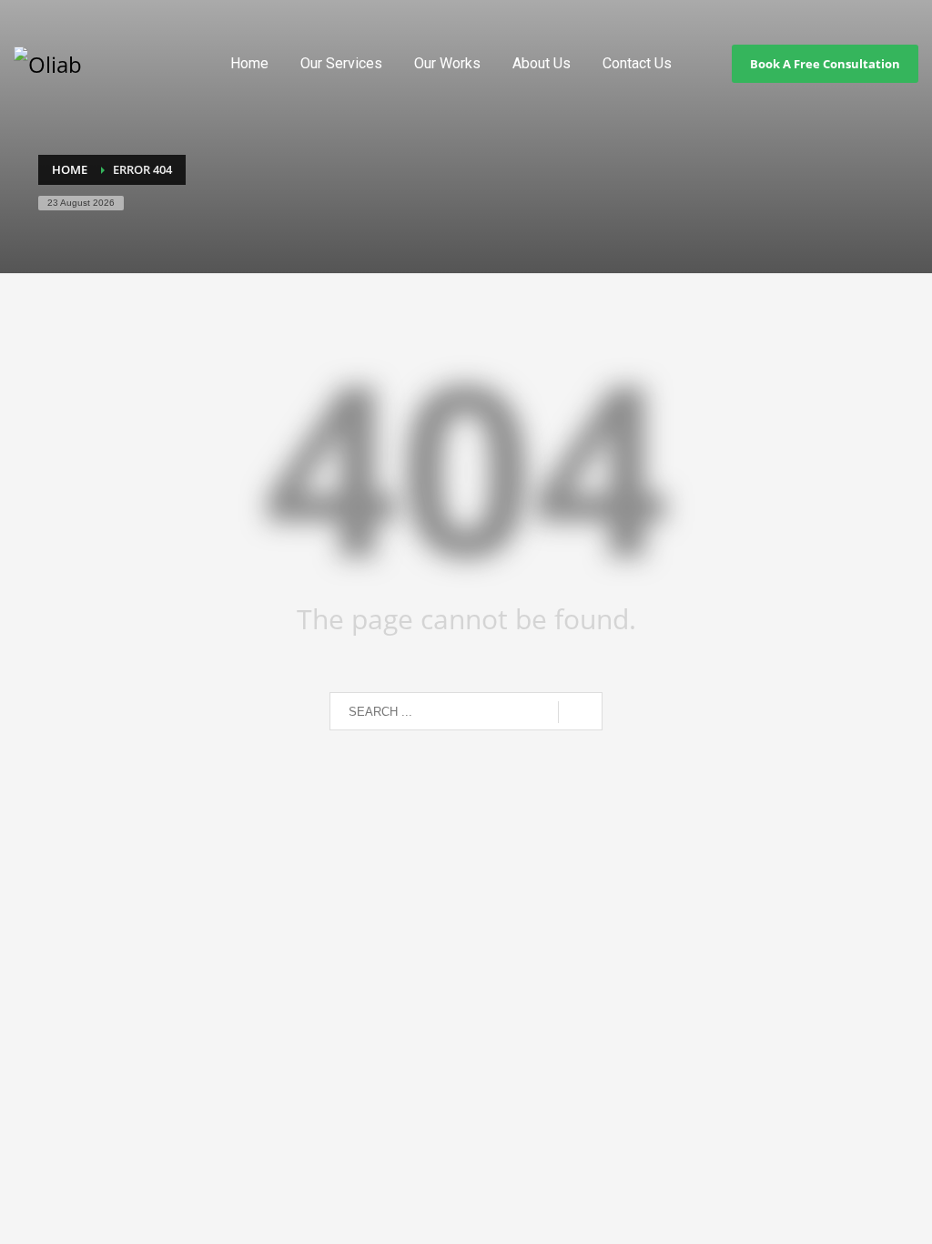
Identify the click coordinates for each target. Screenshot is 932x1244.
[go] (580, 712)
